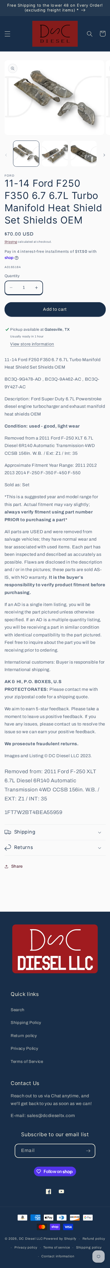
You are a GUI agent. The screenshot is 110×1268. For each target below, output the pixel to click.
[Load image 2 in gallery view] (55, 154)
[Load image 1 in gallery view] (26, 154)
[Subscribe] (88, 1151)
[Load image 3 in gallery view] (84, 154)
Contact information (57, 1256)
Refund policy (93, 1239)
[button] (7, 33)
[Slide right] (104, 155)
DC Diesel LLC (31, 1239)
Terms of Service (27, 1061)
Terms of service (56, 1247)
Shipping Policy (26, 1022)
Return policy (24, 1035)
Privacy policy (25, 1247)
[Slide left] (6, 155)
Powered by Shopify (60, 1239)
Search (18, 1009)
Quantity (12, 276)
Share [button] (17, 866)
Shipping (11, 241)
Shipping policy (89, 1247)
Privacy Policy (24, 1048)
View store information (32, 344)
